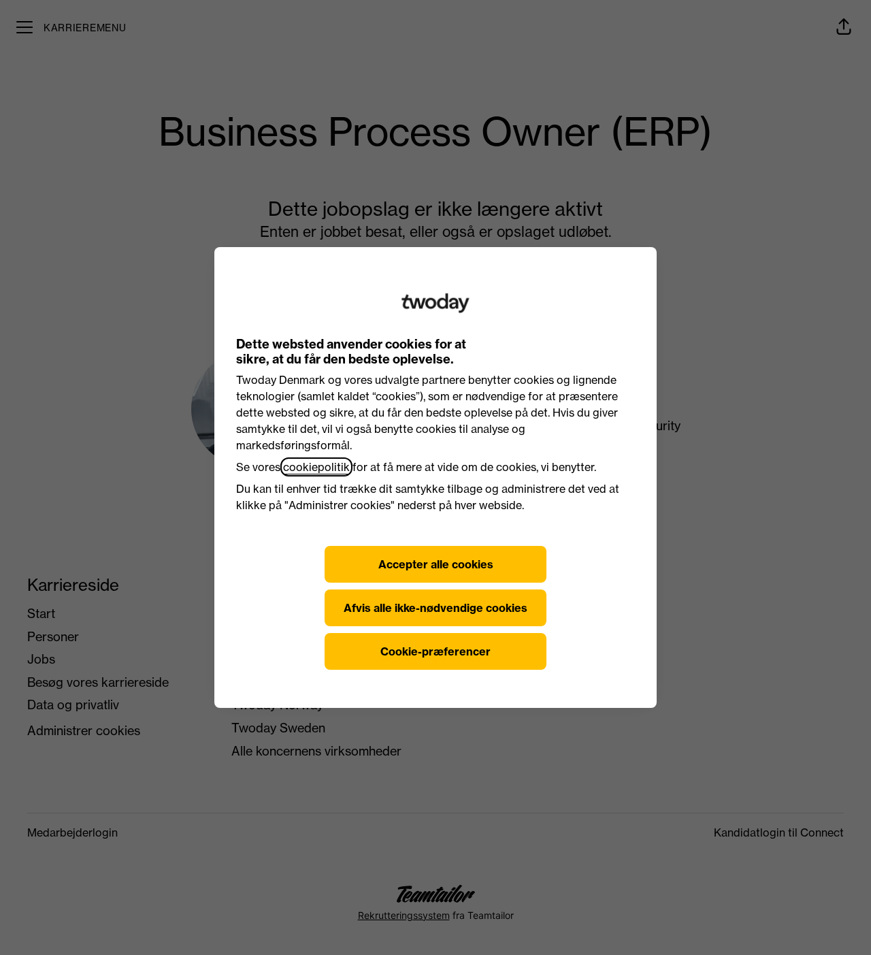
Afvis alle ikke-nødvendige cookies (435, 608)
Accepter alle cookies (435, 564)
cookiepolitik (316, 467)
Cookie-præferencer (435, 651)
